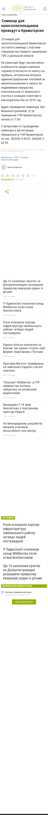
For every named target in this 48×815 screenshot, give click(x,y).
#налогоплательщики (10, 160)
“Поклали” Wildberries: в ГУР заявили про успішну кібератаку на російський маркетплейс (21, 388)
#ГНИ (16, 157)
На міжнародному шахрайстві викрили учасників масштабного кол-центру (22, 427)
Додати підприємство (24, 602)
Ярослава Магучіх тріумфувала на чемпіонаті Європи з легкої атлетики (23, 367)
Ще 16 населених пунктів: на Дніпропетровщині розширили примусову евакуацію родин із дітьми (23, 286)
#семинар (24, 157)
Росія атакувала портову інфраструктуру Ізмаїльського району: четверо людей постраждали (22, 328)
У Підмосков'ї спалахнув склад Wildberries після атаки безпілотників (23, 307)
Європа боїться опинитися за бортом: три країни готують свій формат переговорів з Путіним (24, 348)
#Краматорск (6, 157)
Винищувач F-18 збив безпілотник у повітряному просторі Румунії (20, 408)
